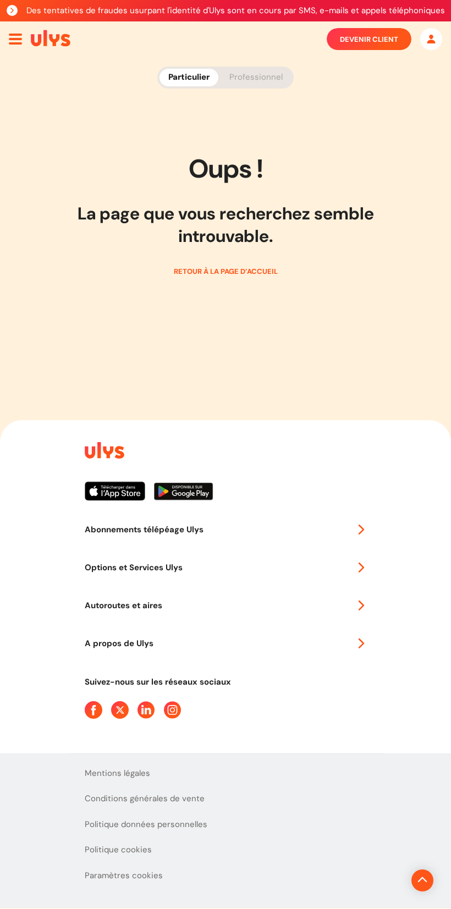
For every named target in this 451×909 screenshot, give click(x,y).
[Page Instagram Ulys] (173, 710)
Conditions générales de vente (145, 798)
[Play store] (184, 495)
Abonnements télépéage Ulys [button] (144, 529)
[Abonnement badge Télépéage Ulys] (50, 38)
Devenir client (369, 39)
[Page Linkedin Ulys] (146, 710)
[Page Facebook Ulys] (93, 710)
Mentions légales (117, 773)
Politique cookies (118, 849)
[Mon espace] (431, 39)
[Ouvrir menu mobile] (15, 39)
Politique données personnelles (146, 824)
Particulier (189, 76)
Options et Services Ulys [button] (134, 567)
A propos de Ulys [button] (119, 643)
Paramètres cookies (124, 875)
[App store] (119, 495)
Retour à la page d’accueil (226, 271)
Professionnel (256, 76)
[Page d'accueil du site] (103, 452)
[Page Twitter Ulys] (120, 710)
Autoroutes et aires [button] (123, 605)
